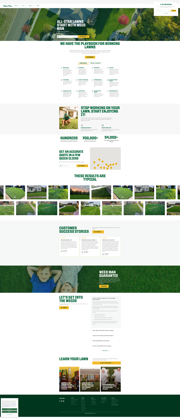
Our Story (72, 402)
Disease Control (83, 408)
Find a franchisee (73, 404)
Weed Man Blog (93, 399)
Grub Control (83, 405)
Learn (92, 398)
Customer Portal (103, 401)
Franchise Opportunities (74, 399)
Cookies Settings (9, 414)
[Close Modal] (177, 3)
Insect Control (83, 407)
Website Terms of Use (114, 399)
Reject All (9, 411)
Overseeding (83, 404)
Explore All (105, 350)
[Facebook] (63, 401)
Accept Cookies (9, 409)
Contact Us (103, 402)
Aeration (82, 402)
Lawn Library (93, 401)
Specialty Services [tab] (95, 63)
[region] (9, 407)
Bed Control (83, 410)
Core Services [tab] (83, 63)
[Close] (17, 399)
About (72, 398)
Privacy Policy (113, 402)
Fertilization (83, 399)
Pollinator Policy (93, 402)
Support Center (93, 404)
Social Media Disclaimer (115, 401)
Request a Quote (103, 399)
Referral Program (73, 401)
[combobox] (67, 36)
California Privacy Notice (6, 406)
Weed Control (83, 401)
